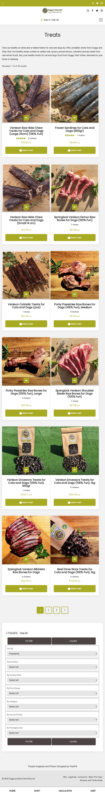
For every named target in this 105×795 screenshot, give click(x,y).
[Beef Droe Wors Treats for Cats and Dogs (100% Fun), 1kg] (74, 559)
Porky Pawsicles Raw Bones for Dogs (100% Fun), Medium (74, 306)
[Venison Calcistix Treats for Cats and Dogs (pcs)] (26, 294)
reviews (32, 138)
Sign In (47, 20)
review (80, 135)
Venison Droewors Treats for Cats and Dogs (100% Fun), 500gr (26, 482)
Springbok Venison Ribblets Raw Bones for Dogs (26, 571)
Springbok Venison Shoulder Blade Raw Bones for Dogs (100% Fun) (75, 393)
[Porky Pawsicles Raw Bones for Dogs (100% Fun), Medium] (74, 294)
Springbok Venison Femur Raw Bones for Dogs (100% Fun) (74, 219)
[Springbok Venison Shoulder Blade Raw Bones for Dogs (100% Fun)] (74, 380)
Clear (73, 641)
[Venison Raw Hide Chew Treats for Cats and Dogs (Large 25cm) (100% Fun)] (26, 118)
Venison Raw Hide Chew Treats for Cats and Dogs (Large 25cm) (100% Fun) (26, 130)
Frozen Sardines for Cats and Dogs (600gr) (74, 129)
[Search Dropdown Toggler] (88, 11)
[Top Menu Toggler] (101, 20)
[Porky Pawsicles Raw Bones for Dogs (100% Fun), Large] (26, 380)
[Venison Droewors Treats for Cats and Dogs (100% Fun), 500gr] (26, 470)
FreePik (73, 766)
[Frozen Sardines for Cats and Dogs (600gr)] (74, 118)
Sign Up (55, 20)
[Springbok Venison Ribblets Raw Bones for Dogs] (26, 559)
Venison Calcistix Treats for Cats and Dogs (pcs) (26, 306)
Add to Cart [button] (28, 150)
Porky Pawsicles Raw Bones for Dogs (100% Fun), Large (26, 392)
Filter (29, 641)
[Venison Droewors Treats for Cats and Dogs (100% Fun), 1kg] (74, 470)
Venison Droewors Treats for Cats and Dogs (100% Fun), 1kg (74, 481)
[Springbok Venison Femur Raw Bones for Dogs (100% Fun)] (74, 207)
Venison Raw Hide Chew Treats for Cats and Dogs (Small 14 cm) (26, 220)
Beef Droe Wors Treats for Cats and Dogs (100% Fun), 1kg (74, 571)
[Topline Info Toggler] (3, 3)
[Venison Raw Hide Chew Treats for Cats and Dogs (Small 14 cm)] (26, 207)
